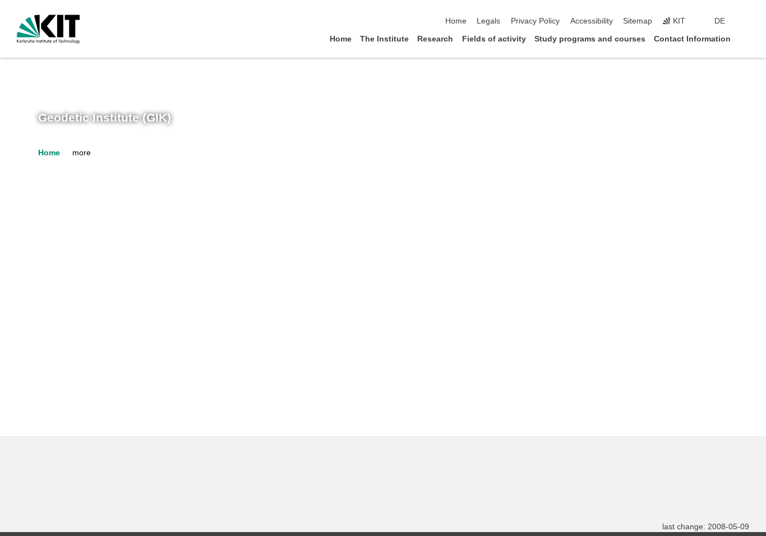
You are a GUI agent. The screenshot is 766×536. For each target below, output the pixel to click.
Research (435, 39)
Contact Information (692, 39)
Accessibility (591, 21)
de (719, 21)
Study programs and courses (589, 39)
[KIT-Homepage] (48, 29)
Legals (488, 21)
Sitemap (637, 21)
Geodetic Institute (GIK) (104, 117)
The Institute (384, 39)
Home (456, 21)
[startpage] (745, 38)
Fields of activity (494, 39)
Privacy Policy (535, 21)
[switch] (745, 21)
